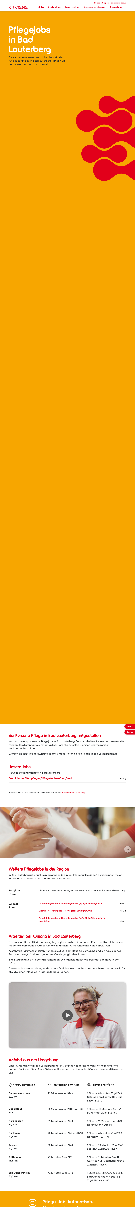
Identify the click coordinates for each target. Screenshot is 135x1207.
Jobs (129, 726)
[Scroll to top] (131, 1203)
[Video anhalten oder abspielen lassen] (127, 849)
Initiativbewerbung (73, 792)
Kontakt (130, 732)
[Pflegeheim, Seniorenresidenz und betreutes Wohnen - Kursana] (18, 7)
